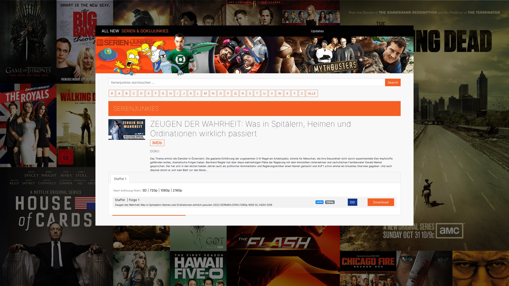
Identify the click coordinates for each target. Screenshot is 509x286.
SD (144, 190)
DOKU (154, 151)
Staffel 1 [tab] (120, 179)
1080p (165, 190)
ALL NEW (135, 31)
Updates (317, 31)
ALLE (312, 93)
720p (153, 190)
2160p (177, 190)
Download (381, 202)
